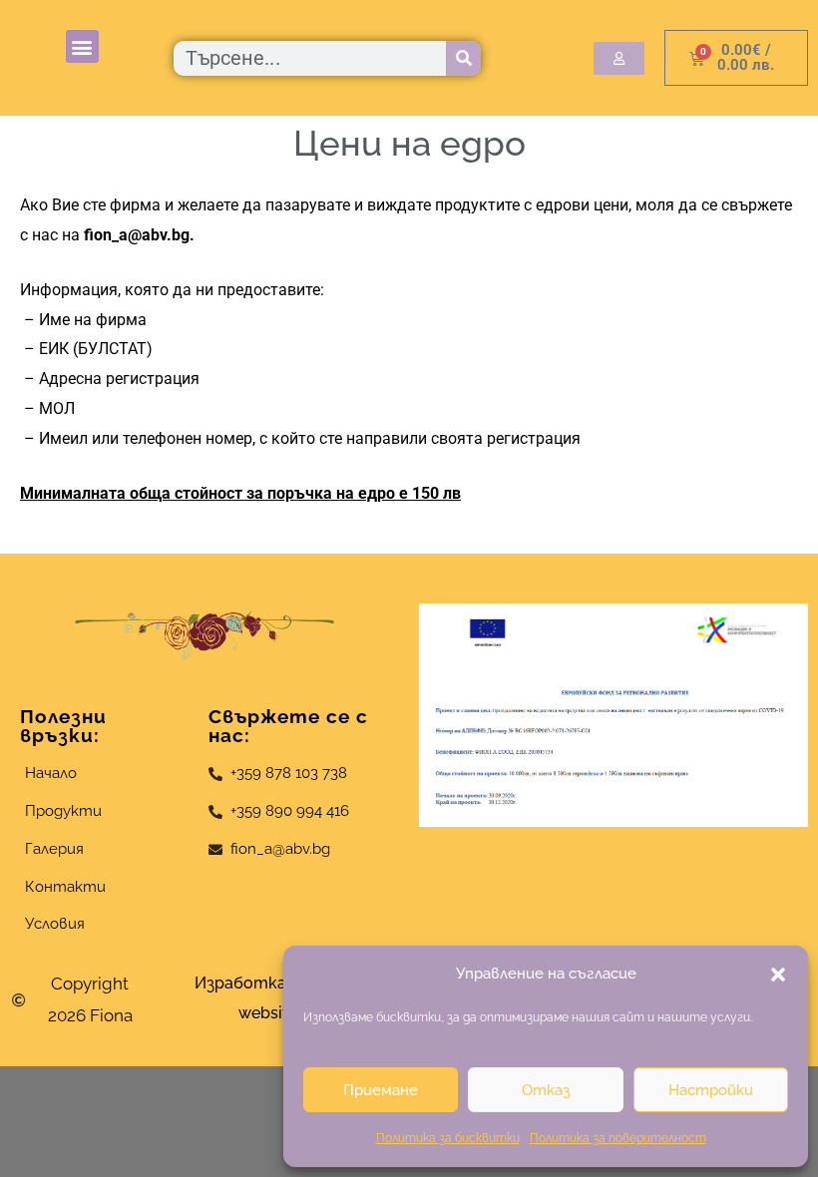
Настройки (710, 1090)
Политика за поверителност (618, 1138)
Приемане (380, 1090)
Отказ (546, 1090)
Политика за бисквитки (448, 1138)
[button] (778, 974)
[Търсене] (463, 58)
